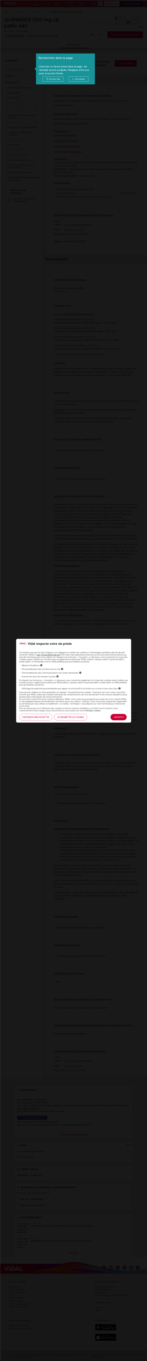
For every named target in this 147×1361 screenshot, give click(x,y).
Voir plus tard (54, 79)
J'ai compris (80, 79)
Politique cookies (93, 710)
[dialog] (65, 68)
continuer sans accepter (35, 717)
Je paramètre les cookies (70, 717)
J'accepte (118, 717)
